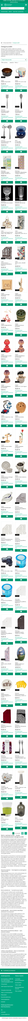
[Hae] (25, 8)
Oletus (16, 62)
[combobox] (14, 8)
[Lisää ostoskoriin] (7, 90)
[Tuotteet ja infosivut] (2, 5)
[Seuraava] (26, 833)
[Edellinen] (22, 833)
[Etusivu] (8, 5)
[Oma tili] (23, 4)
